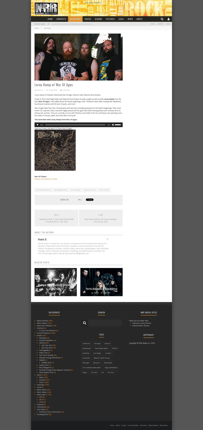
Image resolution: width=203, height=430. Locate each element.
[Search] (162, 19)
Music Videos (42, 392)
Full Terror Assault (46, 355)
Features (110, 19)
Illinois (114, 348)
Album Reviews (42, 321)
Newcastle (108, 363)
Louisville (86, 358)
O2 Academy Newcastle (92, 368)
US (40, 402)
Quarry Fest (43, 365)
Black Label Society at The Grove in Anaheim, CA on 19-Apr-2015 (101, 220)
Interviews (75, 19)
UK (40, 399)
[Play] (37, 125)
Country (161, 24)
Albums (98, 19)
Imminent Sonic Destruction (50, 412)
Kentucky (86, 353)
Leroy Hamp (75, 190)
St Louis (94, 372)
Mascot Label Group (102, 358)
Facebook (46, 179)
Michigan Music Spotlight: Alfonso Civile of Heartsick (57, 287)
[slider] (118, 124)
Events (39, 335)
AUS (40, 397)
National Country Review (141, 323)
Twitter (54, 179)
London (108, 353)
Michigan (86, 363)
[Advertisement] (143, 48)
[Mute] (113, 125)
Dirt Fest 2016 (47, 348)
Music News (41, 390)
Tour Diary (41, 409)
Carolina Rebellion (46, 340)
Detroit (107, 344)
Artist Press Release (44, 325)
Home (50, 19)
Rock (168, 24)
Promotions (41, 407)
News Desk (41, 394)
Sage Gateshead (111, 368)
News (130, 19)
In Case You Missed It (47, 330)
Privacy (123, 425)
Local (121, 19)
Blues (153, 24)
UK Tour (111, 372)
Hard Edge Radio (60, 190)
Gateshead (87, 348)
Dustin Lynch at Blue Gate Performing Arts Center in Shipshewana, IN (76, 24)
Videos (88, 19)
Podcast (40, 404)
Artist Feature (42, 323)
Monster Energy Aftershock (49, 358)
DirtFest (42, 343)
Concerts (61, 19)
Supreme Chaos (90, 190)
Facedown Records (43, 190)
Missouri (97, 363)
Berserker (43, 338)
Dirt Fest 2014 (47, 345)
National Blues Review (140, 325)
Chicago (97, 344)
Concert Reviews (43, 333)
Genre (39, 375)
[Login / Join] (169, 19)
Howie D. (40, 90)
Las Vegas (97, 353)
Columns (40, 328)
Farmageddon (44, 350)
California (86, 344)
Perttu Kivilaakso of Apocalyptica (101, 289)
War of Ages (104, 190)
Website (38, 179)
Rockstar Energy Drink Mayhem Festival (54, 370)
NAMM (42, 360)
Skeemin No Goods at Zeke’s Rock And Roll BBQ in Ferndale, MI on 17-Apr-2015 (56, 220)
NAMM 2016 (46, 362)
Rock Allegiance (45, 367)
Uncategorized (42, 414)
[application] (79, 124)
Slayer (85, 372)
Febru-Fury (43, 353)
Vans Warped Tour (46, 372)
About (140, 19)
